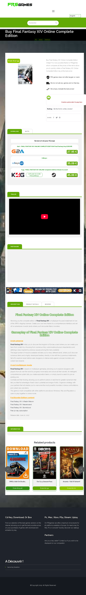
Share (53, 117)
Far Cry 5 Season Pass (44, 481)
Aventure (47, 39)
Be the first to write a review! (63, 109)
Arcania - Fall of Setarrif (71, 481)
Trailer (13, 194)
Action (40, 39)
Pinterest (59, 117)
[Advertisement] (44, 266)
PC (36, 39)
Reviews (48, 304)
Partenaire (15, 246)
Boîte (27, 131)
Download (15, 131)
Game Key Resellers (13, 567)
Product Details (32, 304)
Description (15, 304)
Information (15, 429)
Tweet (56, 117)
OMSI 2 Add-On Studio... (17, 481)
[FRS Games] (20, 4)
